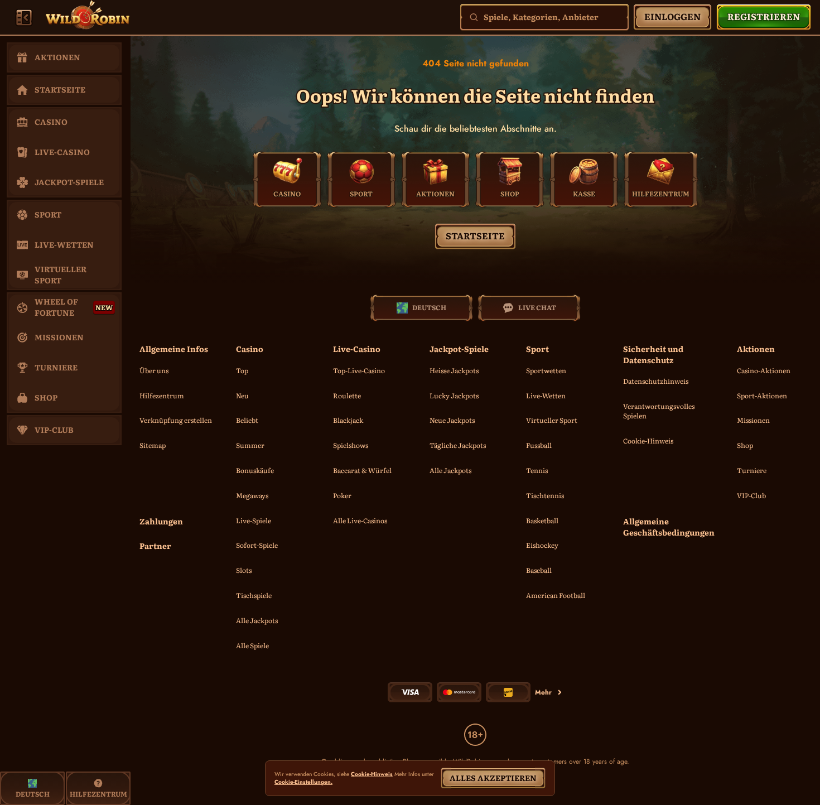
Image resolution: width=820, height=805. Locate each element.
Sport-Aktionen (762, 396)
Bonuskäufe (255, 470)
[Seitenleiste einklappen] (24, 17)
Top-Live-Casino (359, 370)
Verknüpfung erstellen (175, 420)
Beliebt (247, 420)
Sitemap (152, 445)
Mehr (543, 692)
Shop (745, 445)
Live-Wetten (546, 396)
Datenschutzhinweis (655, 381)
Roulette (347, 396)
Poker (342, 495)
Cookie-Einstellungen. (303, 782)
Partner (155, 546)
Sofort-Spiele (257, 545)
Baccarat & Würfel (362, 470)
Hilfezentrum (161, 396)
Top (242, 370)
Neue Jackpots (452, 420)
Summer (250, 445)
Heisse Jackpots (454, 370)
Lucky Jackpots (454, 396)
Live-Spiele (253, 520)
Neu (242, 396)
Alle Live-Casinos (360, 520)
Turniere (751, 470)
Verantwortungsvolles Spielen (658, 411)
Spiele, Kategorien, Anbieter (541, 16)
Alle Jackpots (257, 620)
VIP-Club (751, 495)
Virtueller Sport (551, 420)
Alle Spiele (252, 645)
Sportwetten (546, 370)
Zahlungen (161, 521)
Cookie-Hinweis (648, 441)
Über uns (153, 370)
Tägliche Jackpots (458, 445)
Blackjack (348, 420)
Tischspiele (254, 595)
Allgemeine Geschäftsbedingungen (669, 527)
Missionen (753, 420)
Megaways (252, 495)
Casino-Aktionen (763, 370)
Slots (244, 570)
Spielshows (350, 445)
